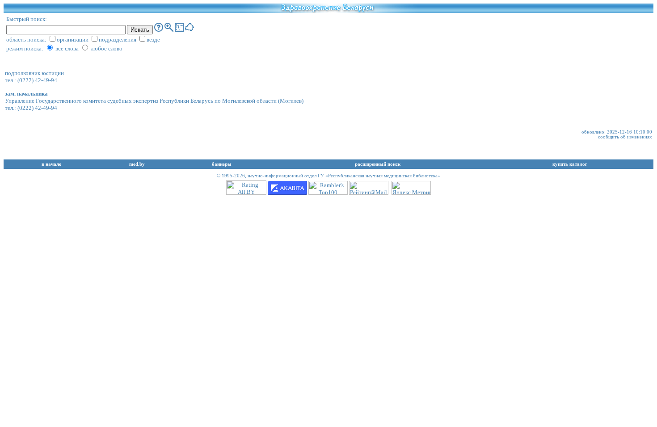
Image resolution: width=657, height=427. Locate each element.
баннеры (222, 164)
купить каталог (569, 164)
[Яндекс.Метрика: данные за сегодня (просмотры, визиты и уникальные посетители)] (411, 188)
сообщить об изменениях (625, 136)
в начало (52, 164)
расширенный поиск (377, 164)
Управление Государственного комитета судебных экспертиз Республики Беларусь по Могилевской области (141, 100)
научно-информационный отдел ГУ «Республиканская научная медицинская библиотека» (344, 175)
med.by (137, 164)
